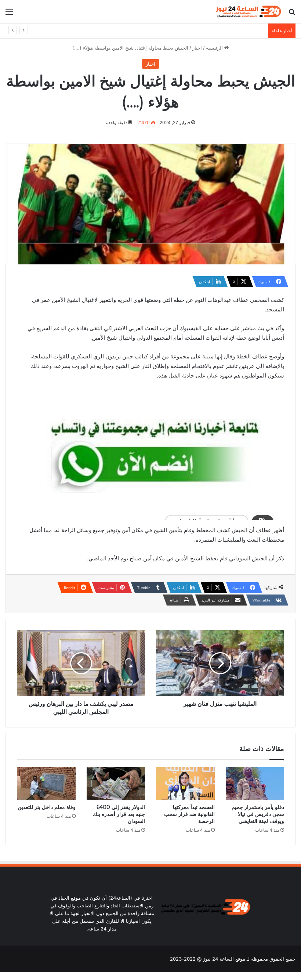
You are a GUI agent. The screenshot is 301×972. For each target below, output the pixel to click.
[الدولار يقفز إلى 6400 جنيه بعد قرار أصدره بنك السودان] (116, 783)
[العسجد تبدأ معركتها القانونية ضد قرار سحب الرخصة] (185, 783)
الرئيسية (215, 48)
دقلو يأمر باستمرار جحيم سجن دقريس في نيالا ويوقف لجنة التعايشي (258, 814)
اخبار (197, 48)
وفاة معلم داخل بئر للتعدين (47, 807)
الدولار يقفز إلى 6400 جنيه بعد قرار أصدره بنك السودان (207, 31)
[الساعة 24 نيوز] (248, 11)
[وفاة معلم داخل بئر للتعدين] (46, 783)
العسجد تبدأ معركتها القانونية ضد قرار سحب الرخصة (189, 814)
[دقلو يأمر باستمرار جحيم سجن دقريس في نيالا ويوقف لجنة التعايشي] (255, 783)
